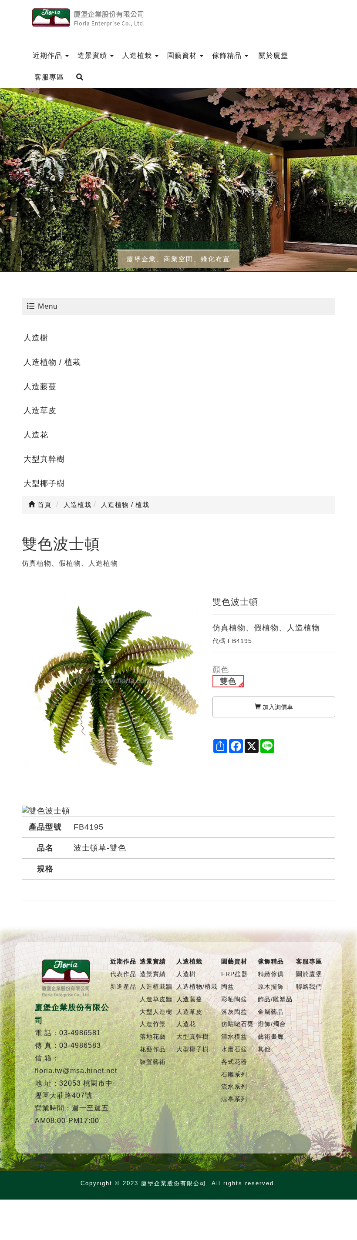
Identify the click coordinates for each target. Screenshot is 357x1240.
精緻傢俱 (271, 973)
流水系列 (234, 1086)
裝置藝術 (153, 1061)
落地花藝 (153, 1036)
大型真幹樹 (44, 459)
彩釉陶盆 (234, 999)
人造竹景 (153, 1023)
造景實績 (153, 973)
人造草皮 (40, 410)
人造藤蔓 (40, 386)
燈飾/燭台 (272, 1023)
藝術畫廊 (271, 1036)
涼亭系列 (234, 1099)
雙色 (228, 681)
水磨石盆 (234, 1049)
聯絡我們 (309, 986)
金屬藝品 (271, 1011)
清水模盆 (234, 1036)
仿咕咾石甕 (237, 1023)
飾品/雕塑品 (275, 999)
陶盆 (227, 986)
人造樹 (36, 337)
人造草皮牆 (156, 999)
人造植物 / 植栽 (52, 362)
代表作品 (123, 973)
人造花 (36, 434)
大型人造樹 (156, 1011)
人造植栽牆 (156, 986)
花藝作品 (153, 1049)
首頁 (43, 504)
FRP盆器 (234, 973)
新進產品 (123, 986)
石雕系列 (234, 1074)
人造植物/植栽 (197, 986)
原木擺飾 (271, 986)
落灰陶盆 (234, 1011)
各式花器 (234, 1061)
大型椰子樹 (44, 483)
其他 (264, 1049)
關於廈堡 (309, 973)
